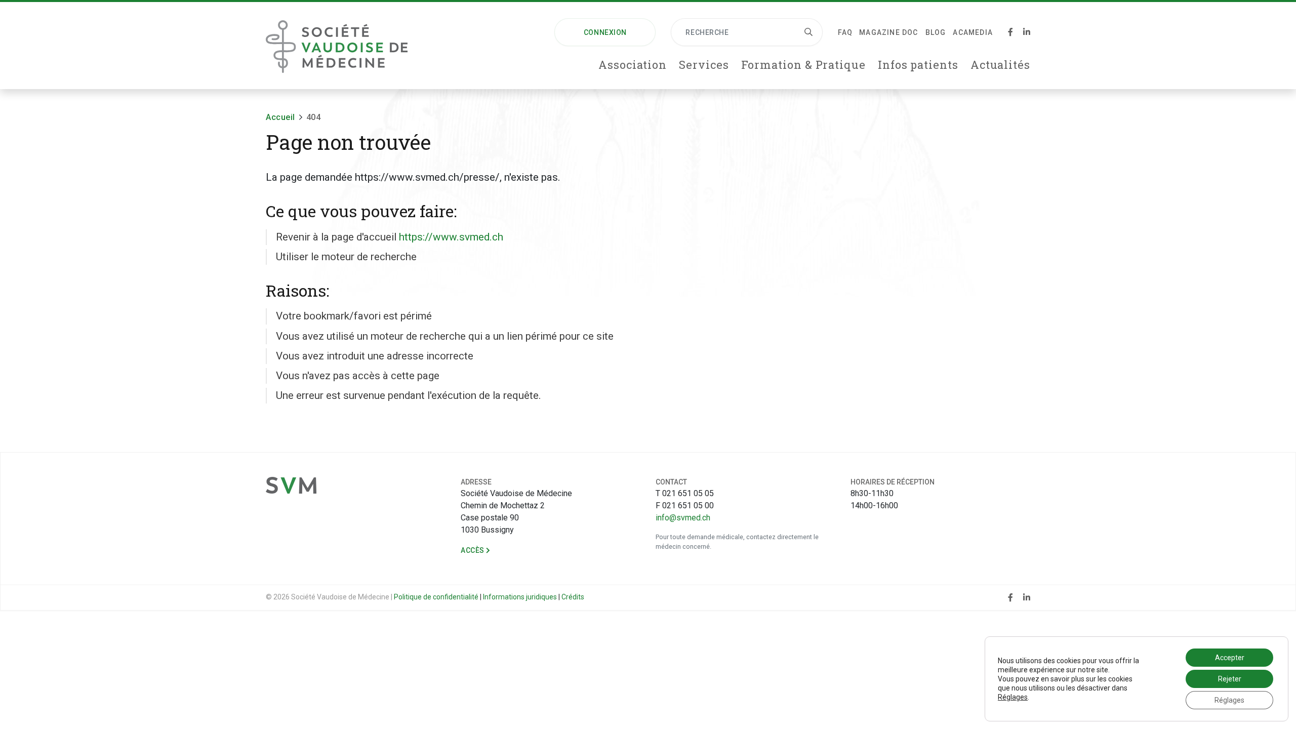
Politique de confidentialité (436, 597)
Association (632, 64)
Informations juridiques (520, 597)
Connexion (605, 32)
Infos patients (918, 64)
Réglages (1013, 697)
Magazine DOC (888, 32)
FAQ (845, 32)
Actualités (1000, 64)
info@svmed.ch (683, 517)
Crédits (572, 597)
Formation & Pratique (803, 64)
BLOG (935, 32)
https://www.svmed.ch (451, 237)
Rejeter (1229, 679)
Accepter (1229, 658)
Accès (473, 550)
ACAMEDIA (973, 32)
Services (703, 64)
